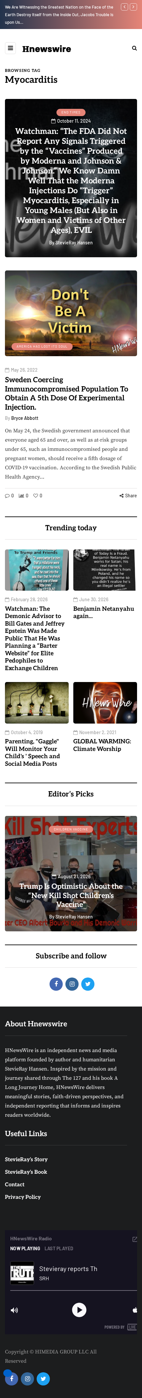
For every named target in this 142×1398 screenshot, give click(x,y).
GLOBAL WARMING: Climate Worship (102, 745)
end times (71, 112)
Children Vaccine (71, 829)
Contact (14, 1185)
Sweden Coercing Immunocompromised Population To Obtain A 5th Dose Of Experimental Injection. (66, 394)
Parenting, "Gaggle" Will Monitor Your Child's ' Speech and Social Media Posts (32, 752)
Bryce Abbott (24, 418)
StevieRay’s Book (26, 1172)
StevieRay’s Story (26, 1160)
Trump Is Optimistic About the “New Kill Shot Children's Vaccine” (71, 895)
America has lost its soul (42, 346)
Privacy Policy (23, 1197)
